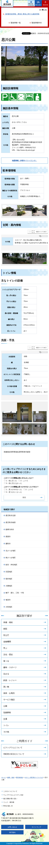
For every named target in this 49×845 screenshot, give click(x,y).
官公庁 (6, 635)
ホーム (3, 777)
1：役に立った (11, 481)
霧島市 (8, 544)
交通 (5, 719)
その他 (6, 732)
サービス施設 (9, 700)
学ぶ (5, 648)
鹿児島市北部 (11, 515)
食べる (6, 661)
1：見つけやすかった (14, 489)
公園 (5, 706)
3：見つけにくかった (14, 492)
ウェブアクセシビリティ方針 (13, 795)
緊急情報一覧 (16, 23)
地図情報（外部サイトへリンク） (24, 160)
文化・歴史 (8, 655)
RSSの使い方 (8, 806)
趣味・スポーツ (10, 667)
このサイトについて (10, 791)
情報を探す (38, 5)
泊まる (6, 674)
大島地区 (9, 607)
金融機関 (7, 642)
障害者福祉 (19, 777)
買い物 (6, 687)
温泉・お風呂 (9, 693)
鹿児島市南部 (11, 522)
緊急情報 (45, 5)
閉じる (44, 10)
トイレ (6, 725)
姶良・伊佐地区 (11, 565)
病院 (5, 629)
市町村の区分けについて (13, 754)
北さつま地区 (11, 551)
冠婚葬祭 (7, 713)
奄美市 (8, 600)
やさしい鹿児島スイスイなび (34, 777)
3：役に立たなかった (14, 483)
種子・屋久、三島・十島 (15, 593)
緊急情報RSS (37, 23)
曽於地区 (9, 579)
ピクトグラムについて (12, 748)
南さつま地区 (11, 558)
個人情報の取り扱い (10, 798)
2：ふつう (24, 481)
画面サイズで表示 (41, 231)
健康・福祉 (10, 777)
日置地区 (9, 572)
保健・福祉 (8, 622)
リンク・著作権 (8, 802)
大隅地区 (9, 586)
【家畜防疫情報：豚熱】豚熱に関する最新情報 (21, 14)
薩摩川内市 (10, 529)
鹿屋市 (8, 536)
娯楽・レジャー (10, 680)
